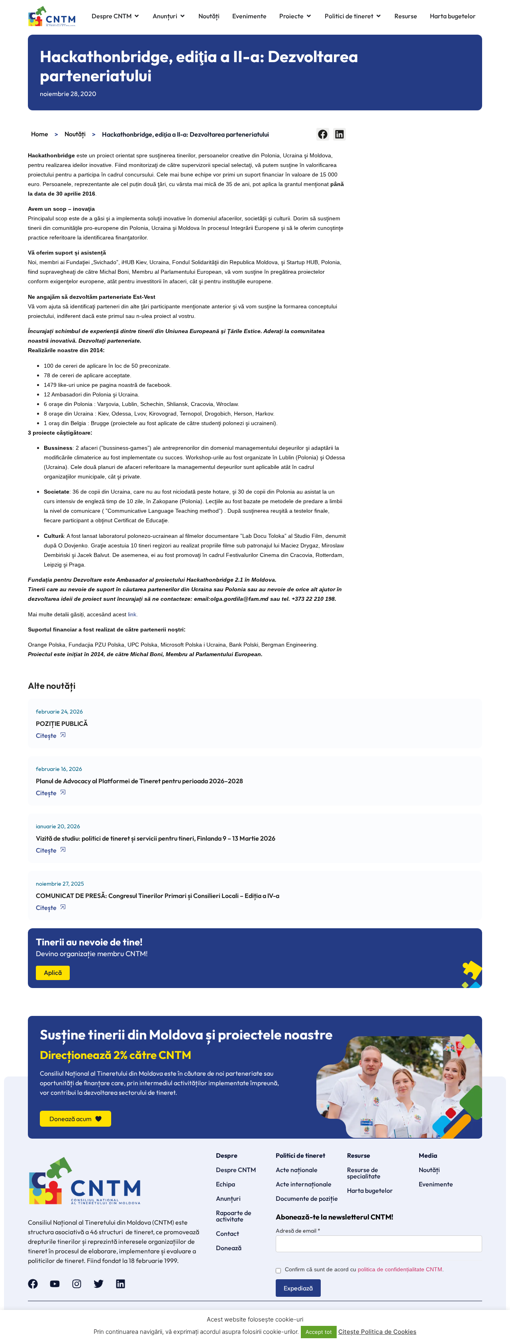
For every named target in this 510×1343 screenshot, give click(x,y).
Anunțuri (228, 1198)
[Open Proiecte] (309, 16)
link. (133, 614)
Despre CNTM (236, 1170)
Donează (228, 1248)
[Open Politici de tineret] (378, 16)
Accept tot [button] (319, 1332)
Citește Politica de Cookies (377, 1331)
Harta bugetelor (370, 1190)
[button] (322, 134)
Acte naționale (297, 1170)
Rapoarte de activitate (233, 1216)
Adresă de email (298, 1230)
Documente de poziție (307, 1198)
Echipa (225, 1184)
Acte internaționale (304, 1184)
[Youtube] (55, 1284)
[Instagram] (77, 1284)
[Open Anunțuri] (182, 16)
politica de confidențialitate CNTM (400, 1269)
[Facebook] (33, 1284)
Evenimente (436, 1184)
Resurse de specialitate (364, 1173)
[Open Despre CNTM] (136, 16)
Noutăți (75, 134)
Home (39, 134)
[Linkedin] (121, 1284)
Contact (227, 1233)
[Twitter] (99, 1284)
